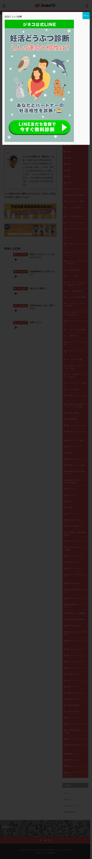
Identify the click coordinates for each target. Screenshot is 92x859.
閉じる (86, 15)
